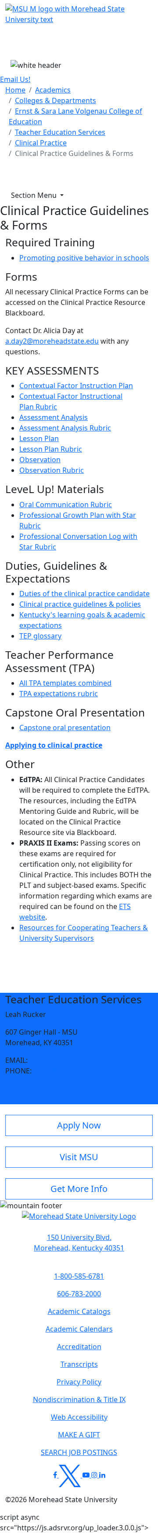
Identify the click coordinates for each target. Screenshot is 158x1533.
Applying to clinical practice (53, 745)
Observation (40, 459)
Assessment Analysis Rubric (65, 428)
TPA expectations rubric (58, 693)
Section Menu (34, 195)
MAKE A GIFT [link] (79, 1435)
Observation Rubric (51, 470)
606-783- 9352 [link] (56, 1071)
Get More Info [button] (79, 1189)
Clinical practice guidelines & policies (80, 604)
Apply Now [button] (79, 1125)
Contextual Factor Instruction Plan (76, 385)
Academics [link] (53, 90)
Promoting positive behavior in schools (84, 258)
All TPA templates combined (65, 683)
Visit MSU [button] (79, 1157)
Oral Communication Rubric (65, 504)
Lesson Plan (39, 438)
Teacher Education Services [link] (60, 132)
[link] (79, 1242)
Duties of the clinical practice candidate (84, 593)
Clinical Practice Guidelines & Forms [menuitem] (74, 153)
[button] (79, 1220)
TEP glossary (40, 636)
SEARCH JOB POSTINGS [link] (79, 1452)
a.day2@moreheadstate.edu (52, 341)
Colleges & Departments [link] (55, 100)
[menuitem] (15, 90)
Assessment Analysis (53, 417)
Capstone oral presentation (65, 727)
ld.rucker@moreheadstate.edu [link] (80, 1060)
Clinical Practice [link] (41, 143)
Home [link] (15, 90)
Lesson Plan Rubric (50, 449)
